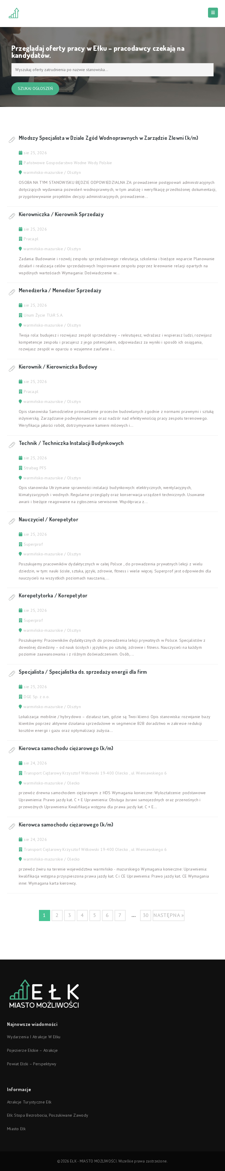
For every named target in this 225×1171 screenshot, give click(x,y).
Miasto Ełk (16, 1128)
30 (146, 915)
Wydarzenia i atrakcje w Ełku (33, 1036)
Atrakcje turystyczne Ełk (29, 1102)
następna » (168, 915)
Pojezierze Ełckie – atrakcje (32, 1050)
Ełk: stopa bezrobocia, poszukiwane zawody (47, 1115)
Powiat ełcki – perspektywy (32, 1063)
